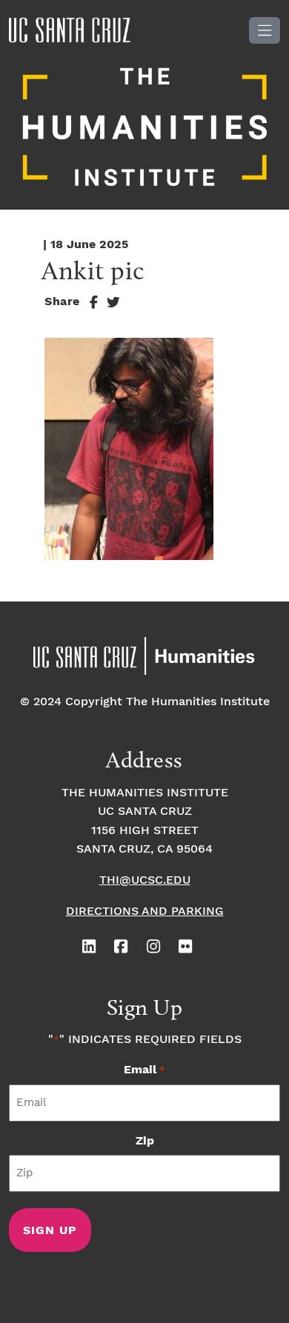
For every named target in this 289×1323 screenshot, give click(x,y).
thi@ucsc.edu (144, 880)
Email (144, 1070)
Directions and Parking (145, 911)
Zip (145, 1141)
